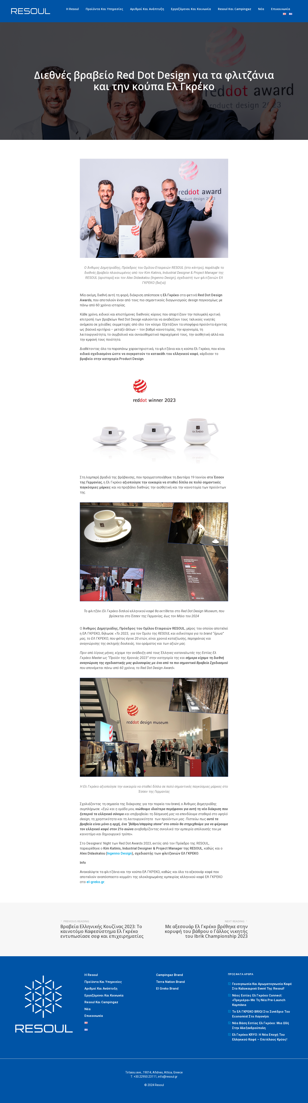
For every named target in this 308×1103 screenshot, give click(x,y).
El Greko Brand (167, 988)
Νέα (261, 9)
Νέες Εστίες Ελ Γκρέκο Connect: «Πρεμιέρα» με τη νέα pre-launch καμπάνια (258, 1000)
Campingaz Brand (169, 975)
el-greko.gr (95, 882)
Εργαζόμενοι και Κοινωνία (191, 9)
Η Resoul (72, 9)
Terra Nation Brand (170, 982)
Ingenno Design (119, 853)
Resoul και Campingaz (234, 9)
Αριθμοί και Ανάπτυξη (147, 9)
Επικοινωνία (280, 9)
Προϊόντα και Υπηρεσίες (104, 9)
